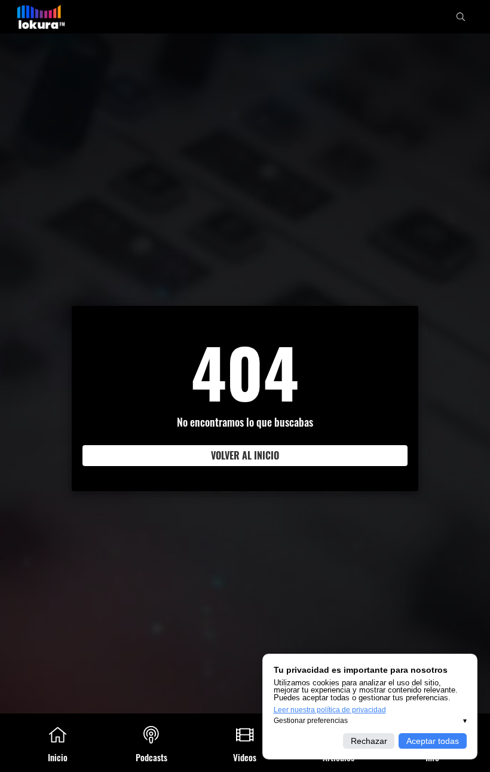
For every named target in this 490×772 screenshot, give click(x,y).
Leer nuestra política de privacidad (330, 710)
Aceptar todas (432, 741)
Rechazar (369, 741)
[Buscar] (461, 17)
